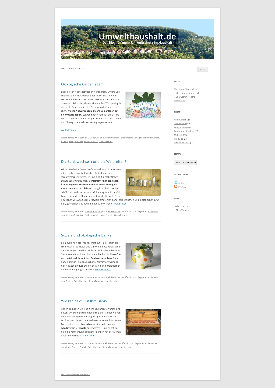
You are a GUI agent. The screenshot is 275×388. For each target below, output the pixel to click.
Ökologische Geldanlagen (82, 84)
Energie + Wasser (182, 127)
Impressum (179, 100)
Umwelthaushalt (182, 142)
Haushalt (78, 141)
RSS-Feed (182, 187)
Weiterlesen (69, 129)
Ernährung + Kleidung (184, 131)
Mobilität (178, 135)
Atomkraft (70, 215)
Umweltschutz (106, 141)
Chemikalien (180, 123)
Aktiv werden (113, 137)
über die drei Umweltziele (188, 93)
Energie (83, 347)
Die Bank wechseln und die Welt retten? (93, 161)
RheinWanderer (183, 210)
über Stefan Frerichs (185, 96)
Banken (64, 141)
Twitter (180, 182)
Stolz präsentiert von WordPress (75, 374)
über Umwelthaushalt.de (185, 89)
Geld (71, 141)
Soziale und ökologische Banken (87, 235)
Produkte (178, 138)
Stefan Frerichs (91, 141)
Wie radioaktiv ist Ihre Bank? (84, 301)
